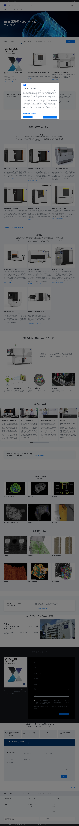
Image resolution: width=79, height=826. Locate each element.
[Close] (57, 84)
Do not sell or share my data (50, 117)
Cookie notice (26, 113)
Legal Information (32, 113)
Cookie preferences (27, 117)
